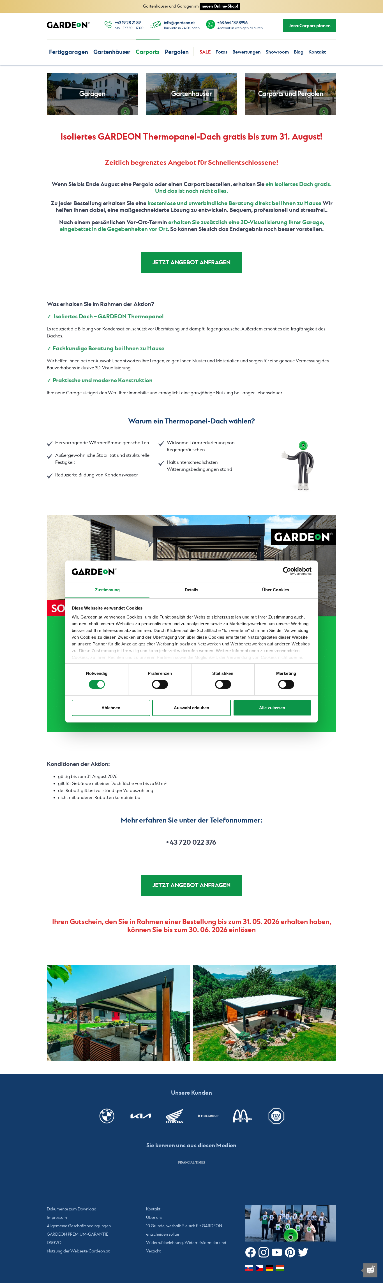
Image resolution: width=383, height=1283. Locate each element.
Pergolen (177, 52)
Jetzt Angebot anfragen (191, 262)
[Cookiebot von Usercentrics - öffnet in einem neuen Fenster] (287, 571)
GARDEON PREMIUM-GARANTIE (77, 1234)
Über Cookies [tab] (275, 589)
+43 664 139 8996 (232, 23)
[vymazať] (264, 1013)
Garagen (92, 94)
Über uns (154, 1217)
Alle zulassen (272, 707)
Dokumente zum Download (71, 1209)
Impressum (57, 1217)
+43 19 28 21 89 (128, 23)
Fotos (221, 52)
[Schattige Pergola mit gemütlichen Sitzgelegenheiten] (118, 1013)
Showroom (277, 52)
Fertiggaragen (68, 52)
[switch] (160, 684)
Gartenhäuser (111, 52)
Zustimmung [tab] (107, 589)
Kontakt (317, 52)
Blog (298, 52)
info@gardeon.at (179, 23)
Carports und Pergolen (290, 94)
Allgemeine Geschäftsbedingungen (79, 1226)
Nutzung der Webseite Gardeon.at (78, 1251)
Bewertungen (246, 52)
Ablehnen (110, 707)
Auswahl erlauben (191, 707)
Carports (148, 52)
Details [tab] (192, 589)
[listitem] (191, 1162)
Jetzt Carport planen (310, 26)
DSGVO (54, 1242)
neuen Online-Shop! (220, 6)
